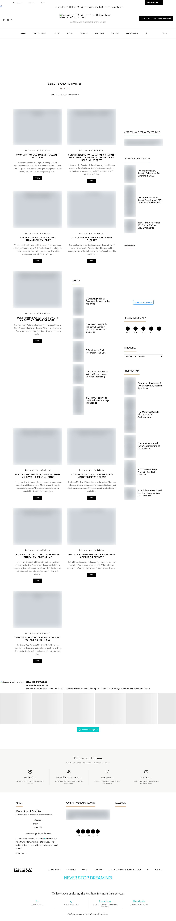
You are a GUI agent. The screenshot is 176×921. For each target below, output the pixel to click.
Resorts (84, 33)
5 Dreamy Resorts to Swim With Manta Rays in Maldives (97, 400)
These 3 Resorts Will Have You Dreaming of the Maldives (149, 446)
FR (148, 869)
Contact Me (31, 3)
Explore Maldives (39, 33)
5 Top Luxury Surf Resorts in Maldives (95, 351)
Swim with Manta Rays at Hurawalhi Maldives (38, 156)
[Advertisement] (88, 59)
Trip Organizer (132, 33)
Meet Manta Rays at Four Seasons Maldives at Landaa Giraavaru (37, 319)
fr (146, 33)
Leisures (115, 33)
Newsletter (71, 869)
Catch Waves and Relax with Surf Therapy (92, 239)
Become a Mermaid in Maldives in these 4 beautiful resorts (91, 556)
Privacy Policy (54, 869)
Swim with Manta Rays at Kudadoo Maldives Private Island (92, 475)
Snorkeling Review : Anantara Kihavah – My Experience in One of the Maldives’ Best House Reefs (92, 158)
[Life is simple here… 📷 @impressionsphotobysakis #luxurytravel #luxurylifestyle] (147, 259)
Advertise (159, 869)
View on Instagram (143, 302)
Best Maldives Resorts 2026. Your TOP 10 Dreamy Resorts (149, 225)
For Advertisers (17, 3)
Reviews (70, 33)
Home (12, 33)
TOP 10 (56, 33)
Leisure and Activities (37, 150)
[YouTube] (160, 33)
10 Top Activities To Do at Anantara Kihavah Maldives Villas (38, 556)
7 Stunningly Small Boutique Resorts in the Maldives (98, 301)
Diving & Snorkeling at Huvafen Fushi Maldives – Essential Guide (37, 475)
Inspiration (99, 33)
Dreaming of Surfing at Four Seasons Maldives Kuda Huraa (38, 639)
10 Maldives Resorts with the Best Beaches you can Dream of (150, 493)
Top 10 (165, 33)
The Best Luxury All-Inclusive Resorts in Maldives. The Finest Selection (96, 328)
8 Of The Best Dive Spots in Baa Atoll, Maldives (147, 472)
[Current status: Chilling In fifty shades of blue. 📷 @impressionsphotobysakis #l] (131, 274)
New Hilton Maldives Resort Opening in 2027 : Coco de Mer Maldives (150, 200)
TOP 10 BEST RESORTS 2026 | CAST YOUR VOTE (125, 869)
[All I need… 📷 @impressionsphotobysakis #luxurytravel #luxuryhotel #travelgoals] (147, 290)
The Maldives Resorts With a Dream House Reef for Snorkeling (97, 374)
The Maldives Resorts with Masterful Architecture (148, 414)
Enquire (23, 33)
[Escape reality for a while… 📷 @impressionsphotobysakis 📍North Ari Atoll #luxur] (147, 274)
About (42, 3)
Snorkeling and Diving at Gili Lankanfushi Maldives (37, 239)
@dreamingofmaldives (37, 685)
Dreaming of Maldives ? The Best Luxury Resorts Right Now (150, 386)
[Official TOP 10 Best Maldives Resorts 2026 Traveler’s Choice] (88, 7)
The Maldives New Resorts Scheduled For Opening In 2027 (149, 173)
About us (20, 853)
